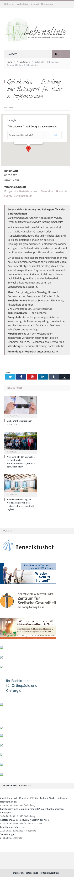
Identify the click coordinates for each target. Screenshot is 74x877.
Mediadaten (23, 4)
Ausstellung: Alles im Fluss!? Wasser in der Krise (24, 819)
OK (55, 135)
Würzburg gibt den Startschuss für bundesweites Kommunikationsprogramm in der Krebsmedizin (21, 461)
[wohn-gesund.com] (28, 638)
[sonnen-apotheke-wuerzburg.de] (1, 775)
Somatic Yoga (7, 834)
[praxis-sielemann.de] (1, 705)
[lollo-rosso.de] (1, 736)
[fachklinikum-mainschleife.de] (28, 695)
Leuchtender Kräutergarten (14, 827)
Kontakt (35, 4)
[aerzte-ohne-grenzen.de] (1, 657)
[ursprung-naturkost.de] (1, 755)
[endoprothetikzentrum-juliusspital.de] (28, 582)
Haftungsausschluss (49, 872)
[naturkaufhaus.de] (1, 765)
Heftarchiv (9, 4)
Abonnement (47, 4)
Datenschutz (32, 872)
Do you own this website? (21, 135)
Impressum (18, 872)
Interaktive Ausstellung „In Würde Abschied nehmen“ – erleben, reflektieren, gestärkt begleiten (20, 504)
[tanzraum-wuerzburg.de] (1, 745)
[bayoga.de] (1, 648)
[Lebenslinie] (37, 30)
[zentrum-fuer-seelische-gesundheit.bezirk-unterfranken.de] (28, 610)
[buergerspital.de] (1, 667)
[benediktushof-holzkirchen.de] (28, 555)
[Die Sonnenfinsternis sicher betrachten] (20, 406)
